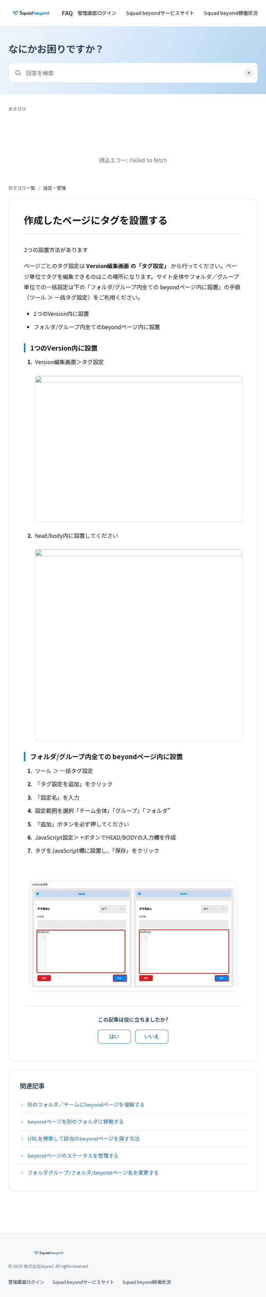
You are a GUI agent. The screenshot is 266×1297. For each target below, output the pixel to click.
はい (114, 1036)
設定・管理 (54, 187)
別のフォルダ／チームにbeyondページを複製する (86, 1104)
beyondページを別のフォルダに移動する (75, 1121)
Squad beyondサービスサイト (160, 12)
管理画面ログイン (97, 12)
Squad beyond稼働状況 (231, 12)
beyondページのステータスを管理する (73, 1155)
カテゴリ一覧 (21, 187)
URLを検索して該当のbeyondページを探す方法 (83, 1138)
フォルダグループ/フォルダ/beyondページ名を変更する (93, 1172)
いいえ (151, 1036)
